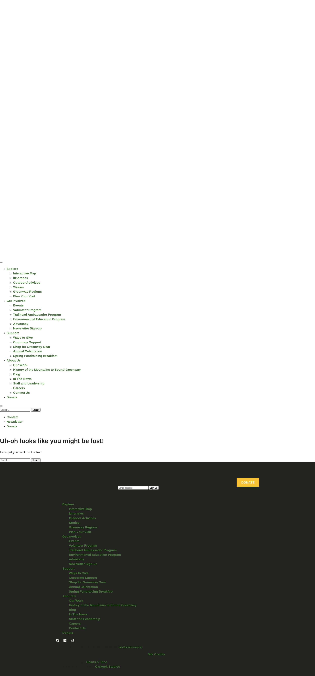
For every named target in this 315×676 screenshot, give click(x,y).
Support (13, 333)
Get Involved (16, 301)
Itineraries (20, 278)
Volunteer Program (27, 310)
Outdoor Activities (26, 282)
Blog (16, 374)
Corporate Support (27, 342)
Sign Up (153, 488)
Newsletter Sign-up (27, 328)
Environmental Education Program (39, 319)
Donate (12, 397)
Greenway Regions (27, 291)
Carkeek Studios (107, 666)
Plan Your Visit (24, 296)
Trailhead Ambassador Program (37, 314)
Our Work (20, 365)
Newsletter (14, 421)
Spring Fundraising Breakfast (35, 356)
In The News (22, 379)
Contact (12, 417)
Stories (18, 287)
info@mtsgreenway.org (130, 647)
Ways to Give (23, 337)
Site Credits (156, 654)
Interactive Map (24, 273)
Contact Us (21, 392)
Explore (12, 268)
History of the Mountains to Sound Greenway (47, 369)
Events (18, 305)
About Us (14, 360)
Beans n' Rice (96, 662)
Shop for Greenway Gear (31, 347)
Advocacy (20, 324)
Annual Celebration (27, 351)
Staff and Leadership (28, 383)
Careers (19, 388)
